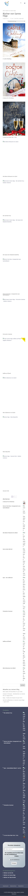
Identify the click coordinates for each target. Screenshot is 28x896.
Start (4, 10)
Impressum (5, 886)
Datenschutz (13, 886)
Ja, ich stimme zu (14, 859)
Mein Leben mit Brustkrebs (9, 691)
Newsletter (21, 886)
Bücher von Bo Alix (8, 873)
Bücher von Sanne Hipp (9, 875)
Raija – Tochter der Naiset (9, 697)
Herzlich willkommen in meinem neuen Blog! (13, 700)
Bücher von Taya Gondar (10, 877)
